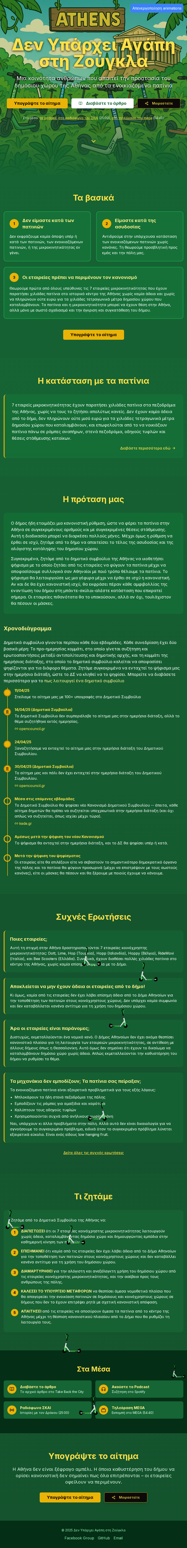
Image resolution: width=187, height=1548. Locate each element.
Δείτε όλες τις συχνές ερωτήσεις (93, 1152)
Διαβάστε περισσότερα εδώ (145, 448)
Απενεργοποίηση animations (157, 8)
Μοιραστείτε (162, 103)
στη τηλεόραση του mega (132, 118)
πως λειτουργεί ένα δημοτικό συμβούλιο (84, 680)
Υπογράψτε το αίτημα (37, 103)
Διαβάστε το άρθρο (106, 103)
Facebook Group (79, 1538)
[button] (17, 1235)
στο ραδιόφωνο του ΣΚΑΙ (78, 118)
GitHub (104, 1538)
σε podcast (48, 118)
